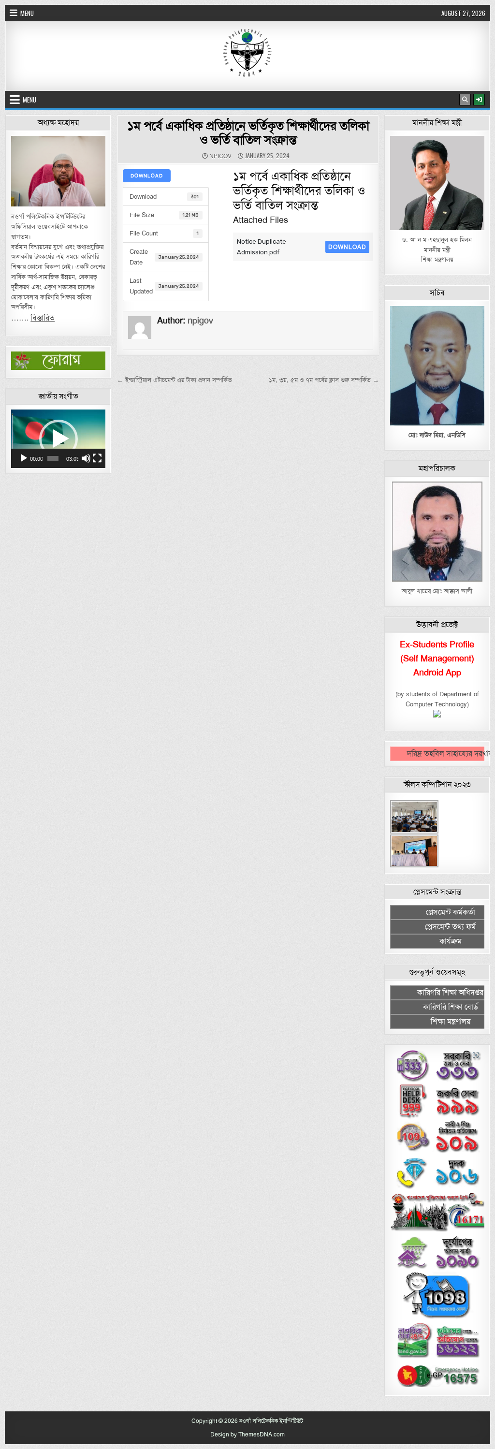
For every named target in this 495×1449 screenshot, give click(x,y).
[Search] (465, 99)
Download (147, 176)
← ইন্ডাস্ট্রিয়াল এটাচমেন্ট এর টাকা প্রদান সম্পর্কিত (174, 380)
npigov (220, 156)
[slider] (52, 458)
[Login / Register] (479, 99)
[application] (58, 439)
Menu (27, 13)
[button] (58, 439)
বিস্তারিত (42, 318)
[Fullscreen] (97, 458)
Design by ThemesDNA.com (247, 1434)
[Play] (24, 458)
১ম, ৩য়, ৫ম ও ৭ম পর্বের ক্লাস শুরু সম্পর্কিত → (324, 380)
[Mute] (86, 458)
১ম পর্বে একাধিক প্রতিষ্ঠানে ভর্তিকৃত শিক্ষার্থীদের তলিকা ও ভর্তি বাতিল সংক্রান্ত (248, 132)
